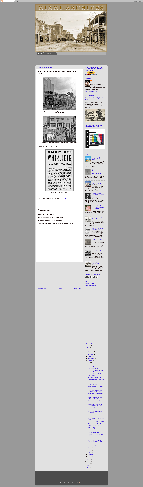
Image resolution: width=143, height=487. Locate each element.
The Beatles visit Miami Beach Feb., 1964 (98, 182)
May (89, 447)
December (91, 352)
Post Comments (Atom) (51, 292)
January (90, 456)
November (91, 354)
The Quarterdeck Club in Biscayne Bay (94, 428)
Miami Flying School (93, 438)
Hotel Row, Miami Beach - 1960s (96, 421)
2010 (88, 468)
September (91, 358)
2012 (88, 463)
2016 (88, 348)
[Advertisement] (67, 61)
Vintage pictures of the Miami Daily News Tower (95, 398)
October (90, 356)
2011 (88, 465)
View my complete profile (91, 91)
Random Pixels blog (50, 53)
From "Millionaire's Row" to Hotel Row (98, 251)
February (90, 454)
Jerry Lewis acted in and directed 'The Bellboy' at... (96, 371)
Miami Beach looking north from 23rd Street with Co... (96, 415)
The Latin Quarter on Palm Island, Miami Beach (95, 383)
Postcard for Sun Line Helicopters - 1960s (93, 408)
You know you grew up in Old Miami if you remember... (98, 158)
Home (40, 53)
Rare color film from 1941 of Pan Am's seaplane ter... (96, 374)
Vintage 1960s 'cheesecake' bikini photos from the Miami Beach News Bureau (97, 171)
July (89, 362)
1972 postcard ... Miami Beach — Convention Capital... (96, 424)
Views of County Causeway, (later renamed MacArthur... (95, 405)
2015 (88, 350)
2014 (88, 459)
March (90, 452)
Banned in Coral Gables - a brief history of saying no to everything (98, 207)
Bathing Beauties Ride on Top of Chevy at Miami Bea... (96, 387)
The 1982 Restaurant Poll (97, 229)
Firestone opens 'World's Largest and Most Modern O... (96, 431)
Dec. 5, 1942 (64, 198)
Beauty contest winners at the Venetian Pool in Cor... (95, 394)
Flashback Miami (89, 283)
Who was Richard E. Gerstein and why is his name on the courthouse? (98, 195)
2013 (88, 461)
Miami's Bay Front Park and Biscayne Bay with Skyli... (95, 391)
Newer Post (42, 289)
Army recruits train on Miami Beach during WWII (95, 367)
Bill (93, 80)
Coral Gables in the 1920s (94, 377)
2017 (88, 345)
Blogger (81, 482)
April (89, 450)
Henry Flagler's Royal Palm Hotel (97, 217)
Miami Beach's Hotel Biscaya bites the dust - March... (95, 435)
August (90, 360)
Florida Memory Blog (90, 285)
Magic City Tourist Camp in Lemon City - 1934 (98, 262)
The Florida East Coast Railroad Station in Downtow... (96, 401)
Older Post (77, 289)
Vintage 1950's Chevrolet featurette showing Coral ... (95, 441)
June (89, 365)
